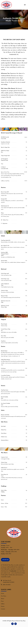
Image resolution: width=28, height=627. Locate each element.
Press (2, 601)
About (2, 598)
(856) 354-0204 (6, 584)
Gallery (2, 603)
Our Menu (3, 596)
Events (2, 606)
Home (2, 593)
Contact (3, 609)
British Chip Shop (21, 620)
